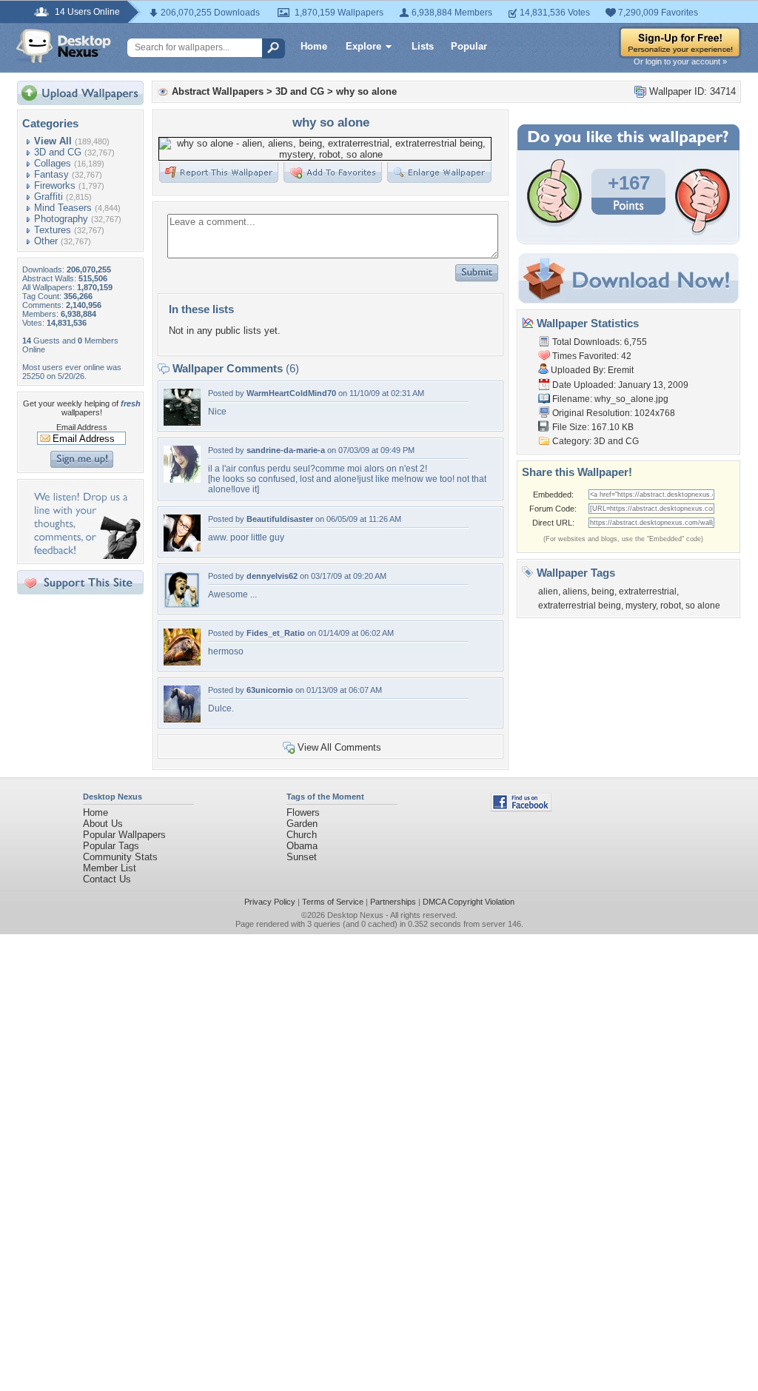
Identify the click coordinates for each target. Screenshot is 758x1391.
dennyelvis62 (272, 576)
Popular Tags (111, 845)
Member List (109, 868)
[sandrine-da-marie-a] (182, 479)
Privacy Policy (269, 901)
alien (548, 591)
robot (670, 605)
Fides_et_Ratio (275, 633)
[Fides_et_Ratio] (182, 662)
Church (301, 834)
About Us (103, 823)
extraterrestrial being (579, 605)
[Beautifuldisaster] (182, 548)
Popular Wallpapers (124, 834)
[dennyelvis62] (182, 605)
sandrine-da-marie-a (285, 450)
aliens (575, 591)
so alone (702, 605)
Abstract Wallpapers (218, 91)
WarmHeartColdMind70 (291, 393)
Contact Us (107, 879)
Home (314, 46)
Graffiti (48, 196)
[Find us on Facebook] (521, 808)
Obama (302, 845)
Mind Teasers (63, 207)
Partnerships (393, 901)
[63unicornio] (182, 719)
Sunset (301, 856)
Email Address (81, 427)
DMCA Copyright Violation (468, 901)
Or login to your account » (680, 61)
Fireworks (55, 185)
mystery (640, 605)
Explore (363, 46)
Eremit (621, 370)
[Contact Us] (85, 555)
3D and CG (57, 152)
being (602, 591)
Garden (302, 823)
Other (46, 241)
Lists (423, 46)
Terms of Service (332, 901)
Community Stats (120, 856)
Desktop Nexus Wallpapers (63, 46)
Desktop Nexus (355, 915)
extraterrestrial (648, 591)
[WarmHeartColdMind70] (182, 422)
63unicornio (269, 690)
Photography (61, 218)
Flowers (303, 812)
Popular (469, 46)
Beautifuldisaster (279, 518)
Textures (52, 229)
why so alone (366, 91)
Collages (52, 163)
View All (53, 141)
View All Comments (339, 747)
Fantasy (51, 174)
